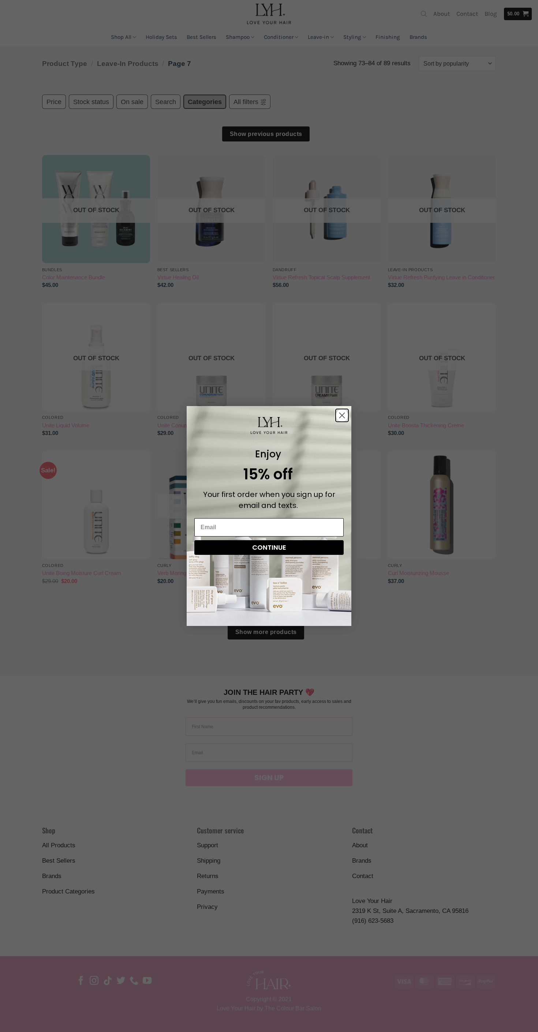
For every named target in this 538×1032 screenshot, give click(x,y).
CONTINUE (269, 547)
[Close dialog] (342, 415)
